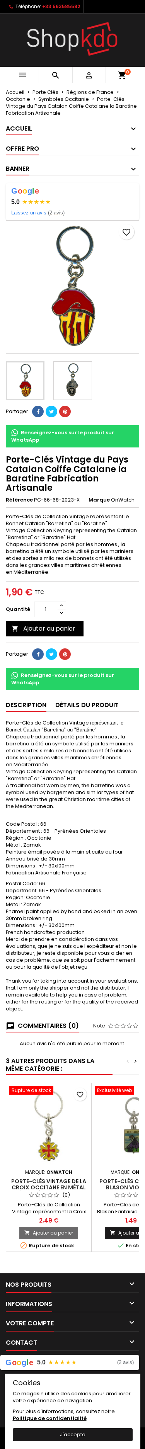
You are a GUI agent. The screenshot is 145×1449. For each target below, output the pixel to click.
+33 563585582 (61, 6)
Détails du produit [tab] (87, 705)
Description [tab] (26, 705)
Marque (99, 500)
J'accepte (72, 1434)
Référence (19, 500)
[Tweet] (51, 411)
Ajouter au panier (43, 628)
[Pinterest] (65, 411)
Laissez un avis (38, 213)
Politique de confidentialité (50, 1418)
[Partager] (38, 411)
